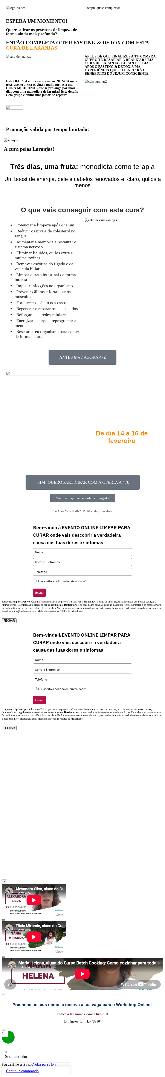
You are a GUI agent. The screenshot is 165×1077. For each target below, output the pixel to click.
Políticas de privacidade (97, 511)
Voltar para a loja (44, 1064)
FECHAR (9, 620)
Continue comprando (22, 1071)
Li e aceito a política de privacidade (62, 581)
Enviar (39, 593)
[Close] (3, 920)
